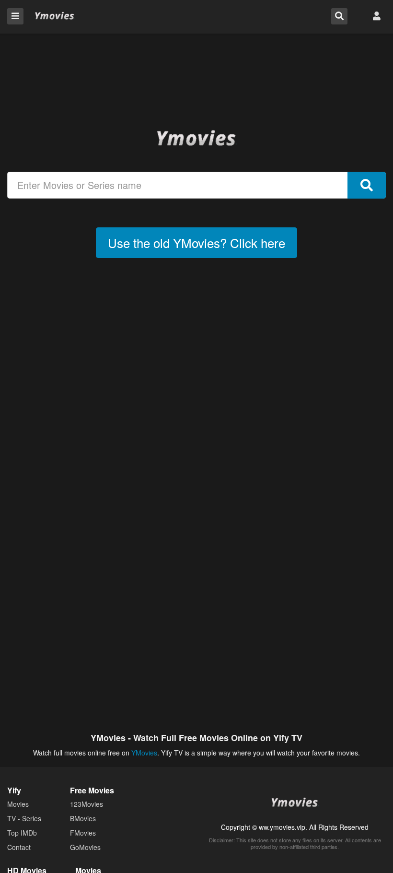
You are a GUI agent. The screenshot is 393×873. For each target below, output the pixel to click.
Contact (19, 847)
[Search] (366, 185)
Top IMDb (22, 833)
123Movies (86, 804)
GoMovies (85, 847)
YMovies (55, 16)
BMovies (83, 818)
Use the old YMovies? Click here (196, 242)
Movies (18, 804)
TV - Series (24, 818)
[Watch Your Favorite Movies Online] (196, 137)
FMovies (83, 833)
